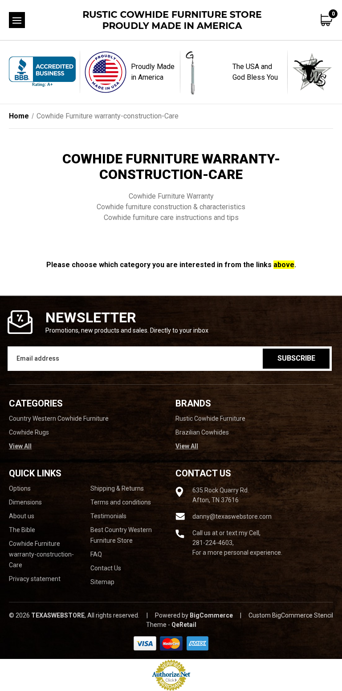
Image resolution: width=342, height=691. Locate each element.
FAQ (96, 554)
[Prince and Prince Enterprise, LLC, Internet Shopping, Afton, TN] (42, 72)
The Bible (22, 529)
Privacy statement (35, 578)
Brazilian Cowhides (202, 432)
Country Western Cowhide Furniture (59, 418)
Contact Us (105, 568)
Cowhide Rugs (29, 432)
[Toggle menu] (17, 20)
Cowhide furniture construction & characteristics (171, 207)
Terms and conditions (120, 502)
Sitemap (102, 581)
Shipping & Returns (117, 488)
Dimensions (25, 502)
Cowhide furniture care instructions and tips (171, 217)
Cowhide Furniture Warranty (171, 196)
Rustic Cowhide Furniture (210, 418)
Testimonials (108, 516)
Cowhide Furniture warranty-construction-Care (41, 554)
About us (21, 516)
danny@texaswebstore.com (232, 516)
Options (20, 488)
